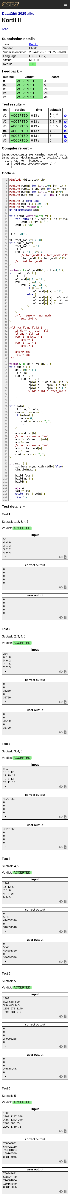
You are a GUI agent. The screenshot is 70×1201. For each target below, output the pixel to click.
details (65, 116)
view (61, 556)
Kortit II (33, 44)
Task (5, 28)
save (65, 556)
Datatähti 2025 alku (18, 13)
